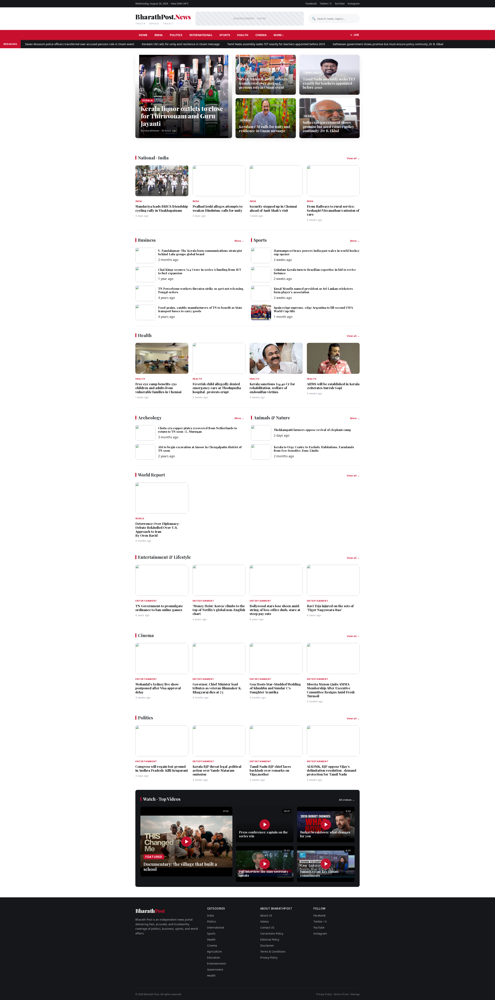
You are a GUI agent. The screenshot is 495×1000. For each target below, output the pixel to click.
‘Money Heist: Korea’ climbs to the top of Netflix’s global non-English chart (219, 610)
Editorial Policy (269, 939)
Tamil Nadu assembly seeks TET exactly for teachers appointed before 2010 (254, 44)
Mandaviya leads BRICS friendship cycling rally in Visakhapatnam (161, 208)
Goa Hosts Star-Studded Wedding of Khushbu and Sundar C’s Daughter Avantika (275, 688)
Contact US (267, 927)
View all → (353, 158)
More (278, 35)
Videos (264, 921)
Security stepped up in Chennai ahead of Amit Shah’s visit (273, 208)
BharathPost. (163, 18)
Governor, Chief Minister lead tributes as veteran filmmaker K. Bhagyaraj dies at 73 (217, 688)
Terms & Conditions (273, 951)
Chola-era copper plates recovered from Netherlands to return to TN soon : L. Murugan (197, 429)
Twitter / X (326, 3)
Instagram (354, 3)
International (201, 35)
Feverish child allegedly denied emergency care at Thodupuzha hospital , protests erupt (217, 388)
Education (213, 957)
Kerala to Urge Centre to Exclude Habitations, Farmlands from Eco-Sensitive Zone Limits (314, 448)
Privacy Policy (268, 957)
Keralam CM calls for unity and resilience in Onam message (158, 44)
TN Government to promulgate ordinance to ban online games (159, 608)
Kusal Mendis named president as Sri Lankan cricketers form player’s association (313, 290)
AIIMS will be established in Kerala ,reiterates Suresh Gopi (333, 386)
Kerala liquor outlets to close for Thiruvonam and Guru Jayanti (182, 115)
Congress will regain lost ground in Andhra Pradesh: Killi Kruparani (161, 768)
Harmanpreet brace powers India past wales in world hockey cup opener (316, 252)
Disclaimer (267, 945)
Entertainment (216, 963)
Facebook (311, 3)
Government (215, 969)
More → (239, 240)
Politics (176, 35)
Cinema (261, 35)
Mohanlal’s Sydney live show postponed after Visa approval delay (158, 688)
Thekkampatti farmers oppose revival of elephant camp (312, 430)
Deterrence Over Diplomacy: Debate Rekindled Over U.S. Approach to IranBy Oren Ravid (157, 529)
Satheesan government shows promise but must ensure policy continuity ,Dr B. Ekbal (365, 44)
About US (266, 915)
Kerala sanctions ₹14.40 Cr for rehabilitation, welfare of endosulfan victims (272, 388)
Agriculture (214, 951)
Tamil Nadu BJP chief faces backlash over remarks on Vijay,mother (270, 770)
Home (143, 35)
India (158, 35)
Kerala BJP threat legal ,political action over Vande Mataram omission (217, 770)
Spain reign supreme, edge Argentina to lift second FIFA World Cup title (313, 309)
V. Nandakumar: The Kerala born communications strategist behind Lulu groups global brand (200, 252)
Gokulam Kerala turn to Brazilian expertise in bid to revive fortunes (315, 271)
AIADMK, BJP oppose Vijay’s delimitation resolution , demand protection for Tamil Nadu (331, 770)
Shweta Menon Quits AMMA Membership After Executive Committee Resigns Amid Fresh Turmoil (331, 690)
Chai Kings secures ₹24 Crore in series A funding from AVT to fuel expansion (199, 271)
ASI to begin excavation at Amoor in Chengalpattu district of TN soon (200, 448)
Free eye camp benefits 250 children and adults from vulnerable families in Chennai (158, 388)
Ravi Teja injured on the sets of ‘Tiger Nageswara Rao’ (330, 608)
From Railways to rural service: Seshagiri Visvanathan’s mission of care (333, 210)
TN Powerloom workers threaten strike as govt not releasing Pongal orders (200, 290)
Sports (224, 35)
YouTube (340, 3)
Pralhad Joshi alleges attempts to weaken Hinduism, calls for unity (217, 208)
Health (242, 35)
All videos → (347, 799)
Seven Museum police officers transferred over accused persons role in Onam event (57, 44)
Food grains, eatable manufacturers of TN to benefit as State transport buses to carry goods (200, 309)
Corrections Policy (271, 933)
